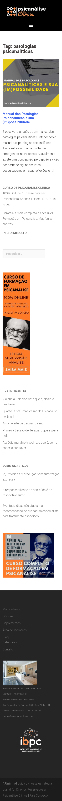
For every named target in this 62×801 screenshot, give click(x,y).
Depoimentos (12, 623)
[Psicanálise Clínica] (31, 11)
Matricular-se (11, 609)
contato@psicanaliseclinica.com (18, 716)
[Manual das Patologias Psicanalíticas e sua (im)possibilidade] (31, 82)
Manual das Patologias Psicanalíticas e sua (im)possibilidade (21, 118)
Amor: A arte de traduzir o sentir (24, 423)
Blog (6, 637)
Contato (8, 649)
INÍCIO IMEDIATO (15, 233)
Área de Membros (15, 630)
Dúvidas (8, 616)
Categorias (10, 642)
